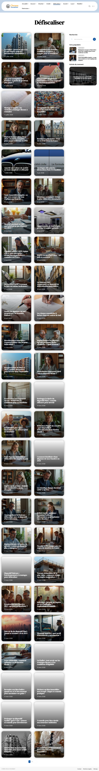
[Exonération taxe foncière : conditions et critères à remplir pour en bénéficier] (49, 46)
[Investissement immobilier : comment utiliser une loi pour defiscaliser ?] (16, 337)
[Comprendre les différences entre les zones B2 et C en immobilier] (49, 104)
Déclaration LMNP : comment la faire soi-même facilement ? (16, 285)
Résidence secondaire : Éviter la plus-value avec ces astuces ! (49, 198)
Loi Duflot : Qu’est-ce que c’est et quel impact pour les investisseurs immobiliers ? (15, 51)
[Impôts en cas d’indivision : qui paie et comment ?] (49, 250)
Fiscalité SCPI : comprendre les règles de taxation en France (49, 547)
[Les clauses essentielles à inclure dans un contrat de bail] (49, 308)
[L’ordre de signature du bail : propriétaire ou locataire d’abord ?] (16, 308)
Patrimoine (83, 74)
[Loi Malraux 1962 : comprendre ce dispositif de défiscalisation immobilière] (49, 279)
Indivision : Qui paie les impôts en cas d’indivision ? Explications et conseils (49, 604)
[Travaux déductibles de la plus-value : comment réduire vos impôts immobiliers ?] (49, 570)
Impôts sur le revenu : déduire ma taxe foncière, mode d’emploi (16, 488)
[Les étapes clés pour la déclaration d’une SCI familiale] (49, 162)
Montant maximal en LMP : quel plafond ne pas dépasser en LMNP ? (15, 226)
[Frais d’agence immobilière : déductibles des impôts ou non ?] (16, 453)
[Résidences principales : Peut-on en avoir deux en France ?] (49, 133)
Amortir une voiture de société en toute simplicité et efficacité (16, 169)
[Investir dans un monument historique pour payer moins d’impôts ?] (16, 744)
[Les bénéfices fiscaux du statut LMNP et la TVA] (49, 482)
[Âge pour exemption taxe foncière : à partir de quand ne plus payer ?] (16, 75)
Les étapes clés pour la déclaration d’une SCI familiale (49, 169)
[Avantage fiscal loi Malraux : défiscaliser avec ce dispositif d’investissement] (16, 511)
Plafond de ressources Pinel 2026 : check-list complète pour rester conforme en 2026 (16, 139)
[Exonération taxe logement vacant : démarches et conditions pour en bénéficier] (16, 395)
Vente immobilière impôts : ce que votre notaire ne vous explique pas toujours (16, 197)
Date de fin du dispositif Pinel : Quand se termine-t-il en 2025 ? (16, 633)
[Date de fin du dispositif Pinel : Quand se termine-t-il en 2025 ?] (16, 628)
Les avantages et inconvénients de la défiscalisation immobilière (49, 749)
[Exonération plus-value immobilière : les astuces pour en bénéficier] (16, 424)
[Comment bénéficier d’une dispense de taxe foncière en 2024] (49, 453)
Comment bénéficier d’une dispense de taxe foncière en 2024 (48, 459)
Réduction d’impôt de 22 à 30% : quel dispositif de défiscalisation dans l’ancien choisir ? (49, 429)
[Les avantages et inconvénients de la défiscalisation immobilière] (49, 744)
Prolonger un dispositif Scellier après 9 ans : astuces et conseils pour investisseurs (15, 720)
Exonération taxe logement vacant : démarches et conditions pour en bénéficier (15, 400)
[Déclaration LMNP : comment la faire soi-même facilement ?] (16, 279)
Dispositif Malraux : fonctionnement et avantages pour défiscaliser (15, 575)
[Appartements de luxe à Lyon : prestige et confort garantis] (49, 221)
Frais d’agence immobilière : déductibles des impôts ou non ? (16, 459)
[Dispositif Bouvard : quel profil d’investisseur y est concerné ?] (49, 628)
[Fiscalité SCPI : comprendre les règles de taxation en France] (49, 541)
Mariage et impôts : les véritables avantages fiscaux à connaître (16, 110)
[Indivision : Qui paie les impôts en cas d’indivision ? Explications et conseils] (49, 599)
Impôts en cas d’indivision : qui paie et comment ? (49, 256)
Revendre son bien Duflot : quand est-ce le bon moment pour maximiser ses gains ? (15, 691)
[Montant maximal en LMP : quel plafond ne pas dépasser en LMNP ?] (16, 221)
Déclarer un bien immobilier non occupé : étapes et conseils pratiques (49, 691)
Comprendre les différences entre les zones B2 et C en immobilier (48, 110)
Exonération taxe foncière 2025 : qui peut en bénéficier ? (16, 605)
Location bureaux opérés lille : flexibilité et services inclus (83, 77)
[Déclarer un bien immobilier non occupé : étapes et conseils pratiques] (49, 686)
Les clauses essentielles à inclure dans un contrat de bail (49, 314)
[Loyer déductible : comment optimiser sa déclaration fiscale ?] (16, 657)
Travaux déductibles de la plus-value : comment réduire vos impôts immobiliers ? (48, 575)
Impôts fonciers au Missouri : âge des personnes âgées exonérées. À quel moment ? (48, 342)
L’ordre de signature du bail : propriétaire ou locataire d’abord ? (15, 313)
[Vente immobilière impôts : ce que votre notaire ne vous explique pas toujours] (16, 191)
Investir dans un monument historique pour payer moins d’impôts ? (15, 749)
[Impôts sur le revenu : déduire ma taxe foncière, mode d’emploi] (16, 482)
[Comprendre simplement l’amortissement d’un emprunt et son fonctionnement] (49, 75)
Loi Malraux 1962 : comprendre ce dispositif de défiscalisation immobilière (48, 284)
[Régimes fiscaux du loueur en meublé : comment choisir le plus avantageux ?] (16, 541)
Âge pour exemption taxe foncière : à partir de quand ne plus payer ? (16, 80)
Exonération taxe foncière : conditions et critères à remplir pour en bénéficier (48, 51)
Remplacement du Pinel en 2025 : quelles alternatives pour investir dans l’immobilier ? (16, 370)
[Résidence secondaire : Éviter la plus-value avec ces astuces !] (49, 191)
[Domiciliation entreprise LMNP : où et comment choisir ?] (49, 366)
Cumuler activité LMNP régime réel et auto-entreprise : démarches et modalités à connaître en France (16, 254)
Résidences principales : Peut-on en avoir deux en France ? (48, 140)
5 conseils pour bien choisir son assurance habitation (47, 721)
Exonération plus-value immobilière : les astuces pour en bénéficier (16, 429)
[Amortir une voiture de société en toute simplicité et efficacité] (16, 162)
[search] (89, 6)
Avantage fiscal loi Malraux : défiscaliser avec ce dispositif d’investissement (15, 517)
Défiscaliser (81, 47)
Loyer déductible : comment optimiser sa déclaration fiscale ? (15, 662)
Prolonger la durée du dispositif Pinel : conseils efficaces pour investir (46, 400)
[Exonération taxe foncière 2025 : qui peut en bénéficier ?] (16, 599)
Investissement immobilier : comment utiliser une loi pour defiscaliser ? (16, 342)
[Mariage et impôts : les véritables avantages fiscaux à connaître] (16, 104)
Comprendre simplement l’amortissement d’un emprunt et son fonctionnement (49, 80)
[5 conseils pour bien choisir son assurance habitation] (49, 715)
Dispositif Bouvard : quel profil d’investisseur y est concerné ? (49, 634)
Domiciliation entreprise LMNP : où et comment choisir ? (49, 372)
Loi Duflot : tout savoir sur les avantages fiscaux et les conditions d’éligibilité (48, 662)
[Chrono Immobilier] (12, 6)
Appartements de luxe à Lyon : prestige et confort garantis (49, 227)
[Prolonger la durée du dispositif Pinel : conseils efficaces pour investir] (49, 395)
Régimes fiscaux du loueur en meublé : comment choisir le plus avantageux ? (15, 546)
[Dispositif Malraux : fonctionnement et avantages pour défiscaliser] (16, 570)
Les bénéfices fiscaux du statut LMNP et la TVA (49, 489)
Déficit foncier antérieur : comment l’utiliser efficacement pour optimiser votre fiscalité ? (48, 516)
